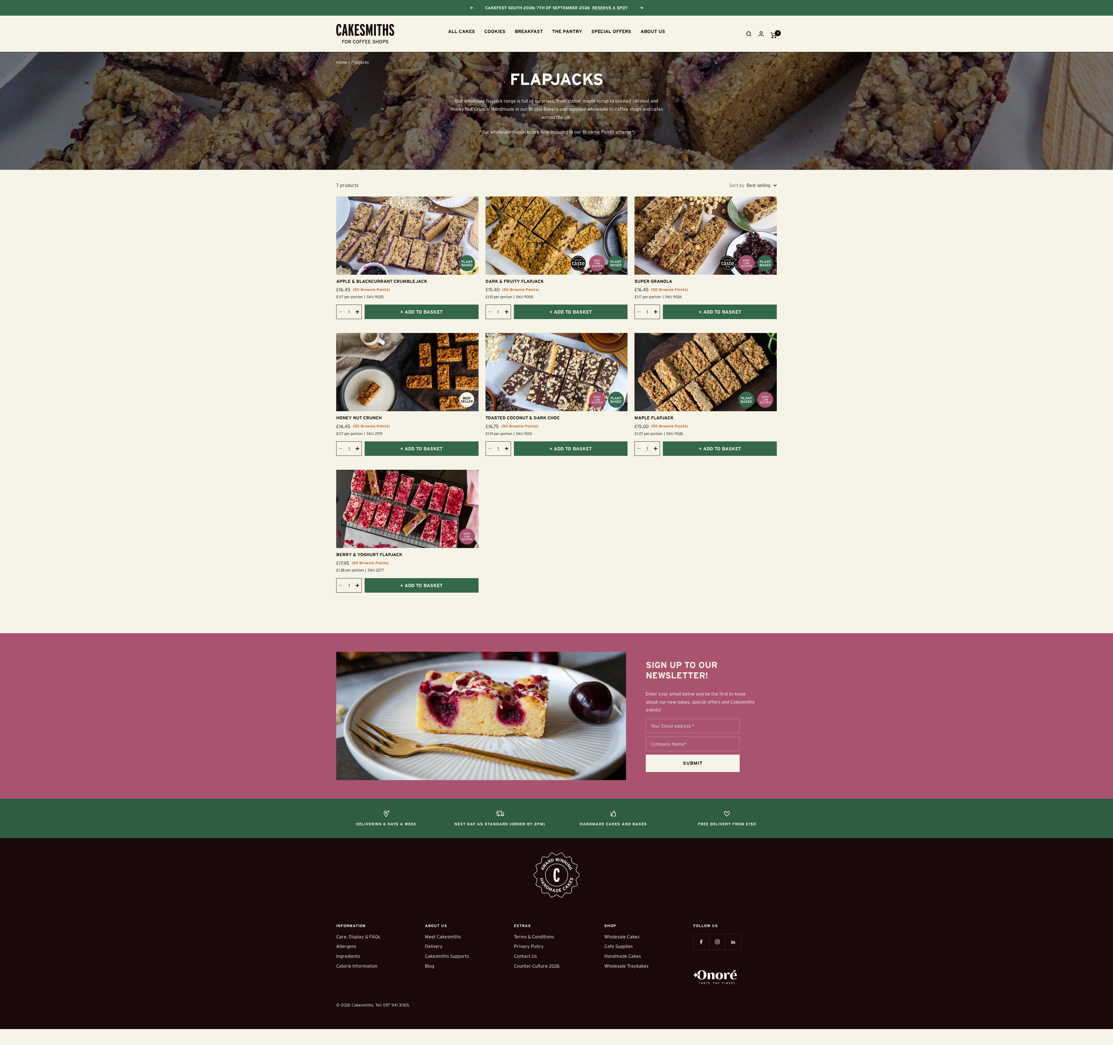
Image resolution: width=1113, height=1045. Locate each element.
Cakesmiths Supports (447, 956)
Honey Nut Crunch (359, 417)
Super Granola (653, 281)
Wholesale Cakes (621, 936)
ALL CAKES (461, 31)
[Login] (761, 33)
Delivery (434, 946)
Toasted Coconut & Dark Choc (522, 417)
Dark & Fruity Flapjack (514, 281)
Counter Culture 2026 (537, 965)
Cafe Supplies (618, 946)
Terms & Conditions (534, 936)
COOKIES (494, 31)
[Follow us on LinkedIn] (733, 942)
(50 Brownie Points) (371, 289)
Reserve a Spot (610, 8)
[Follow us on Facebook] (701, 942)
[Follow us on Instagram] (717, 942)
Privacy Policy (529, 946)
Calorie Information (356, 965)
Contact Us (525, 956)
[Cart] (774, 35)
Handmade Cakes (622, 956)
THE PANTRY (567, 31)
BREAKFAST (529, 31)
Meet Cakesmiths (443, 936)
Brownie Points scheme (607, 131)
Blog (429, 965)
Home (341, 62)
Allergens (346, 946)
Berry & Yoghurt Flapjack (369, 554)
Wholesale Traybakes (626, 965)
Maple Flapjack (654, 417)
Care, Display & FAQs (358, 936)
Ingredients (348, 956)
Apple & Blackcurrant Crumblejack (381, 281)
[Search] (749, 34)
